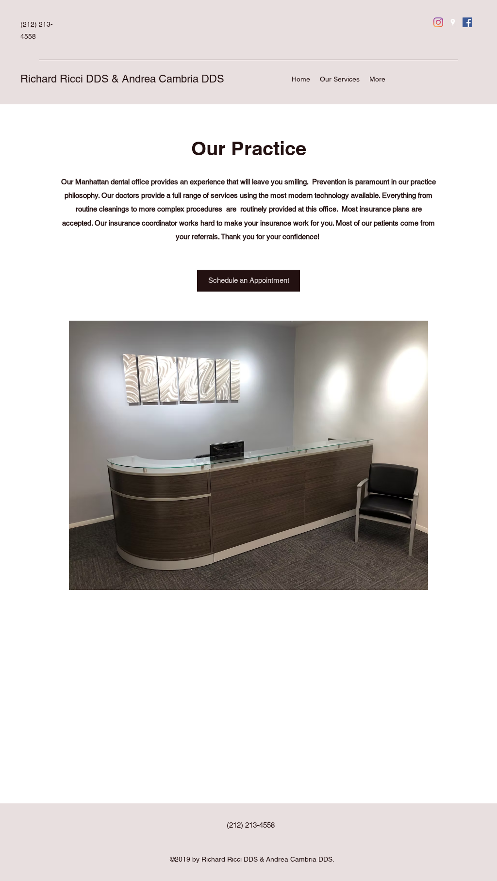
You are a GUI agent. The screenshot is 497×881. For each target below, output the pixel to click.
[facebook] (467, 22)
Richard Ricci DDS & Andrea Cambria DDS (122, 79)
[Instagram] (438, 22)
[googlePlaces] (453, 22)
